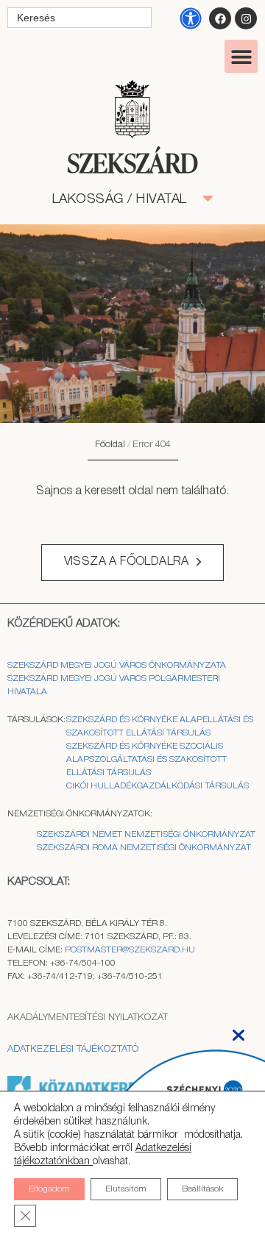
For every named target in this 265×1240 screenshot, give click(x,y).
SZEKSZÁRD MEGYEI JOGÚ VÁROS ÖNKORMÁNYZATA (117, 665)
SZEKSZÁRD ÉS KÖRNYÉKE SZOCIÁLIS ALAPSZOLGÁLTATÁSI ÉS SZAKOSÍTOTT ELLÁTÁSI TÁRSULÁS (146, 759)
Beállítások (202, 1189)
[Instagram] (246, 18)
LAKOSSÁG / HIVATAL (127, 199)
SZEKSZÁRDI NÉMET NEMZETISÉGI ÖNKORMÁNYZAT (146, 834)
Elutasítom (125, 1189)
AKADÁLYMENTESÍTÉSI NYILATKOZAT (87, 1017)
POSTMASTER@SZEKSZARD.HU (130, 950)
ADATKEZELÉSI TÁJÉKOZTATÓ (72, 1049)
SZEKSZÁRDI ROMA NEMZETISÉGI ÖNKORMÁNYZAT (144, 848)
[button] (241, 56)
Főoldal (110, 445)
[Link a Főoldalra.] (132, 164)
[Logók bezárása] (238, 1031)
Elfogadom (49, 1189)
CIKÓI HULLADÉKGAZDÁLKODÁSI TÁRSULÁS (157, 786)
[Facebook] (220, 18)
